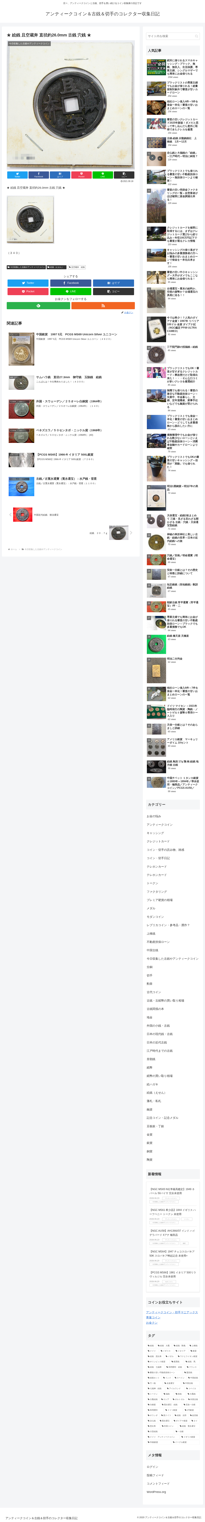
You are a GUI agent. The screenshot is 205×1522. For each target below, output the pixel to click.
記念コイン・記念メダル (162, 1117)
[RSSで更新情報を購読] (103, 305)
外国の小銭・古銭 (158, 1025)
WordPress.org (156, 1492)
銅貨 (149, 1151)
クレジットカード (158, 841)
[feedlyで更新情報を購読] (38, 305)
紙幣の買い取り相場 (160, 1076)
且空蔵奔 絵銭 (78, 267)
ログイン (152, 1466)
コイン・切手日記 (158, 858)
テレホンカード (157, 866)
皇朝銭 (151, 1059)
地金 (149, 1017)
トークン (152, 883)
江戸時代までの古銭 (160, 1050)
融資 (149, 1109)
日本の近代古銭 (157, 1042)
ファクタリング (157, 891)
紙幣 (149, 1067)
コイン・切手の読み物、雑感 (165, 849)
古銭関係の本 (155, 1009)
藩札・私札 (154, 1101)
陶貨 (149, 1159)
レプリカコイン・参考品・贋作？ (168, 925)
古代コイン (154, 992)
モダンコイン (155, 916)
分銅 (149, 967)
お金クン (152, 1322)
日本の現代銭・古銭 (160, 1034)
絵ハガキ (152, 1084)
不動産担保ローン (158, 942)
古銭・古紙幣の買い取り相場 (165, 1000)
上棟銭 (151, 933)
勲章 (149, 983)
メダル (151, 908)
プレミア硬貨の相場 (160, 900)
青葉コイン (153, 1317)
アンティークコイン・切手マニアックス (172, 1312)
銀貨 (149, 1142)
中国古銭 (152, 950)
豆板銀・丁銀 (155, 1126)
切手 (149, 975)
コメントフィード (158, 1483)
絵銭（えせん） (58, 267)
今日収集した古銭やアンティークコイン (27, 267)
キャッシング (155, 833)
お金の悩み (154, 816)
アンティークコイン (160, 824)
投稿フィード (155, 1475)
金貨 (149, 1134)
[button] (124, 175)
